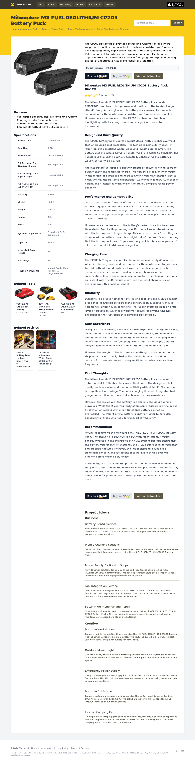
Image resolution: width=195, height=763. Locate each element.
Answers (80, 4)
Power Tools (57, 29)
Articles (110, 4)
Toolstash (24, 748)
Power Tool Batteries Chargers (113, 29)
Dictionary (65, 4)
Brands (52, 4)
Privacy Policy (61, 748)
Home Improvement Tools (24, 29)
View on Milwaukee (148, 76)
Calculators (95, 4)
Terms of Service (80, 748)
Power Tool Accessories (80, 29)
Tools (41, 4)
